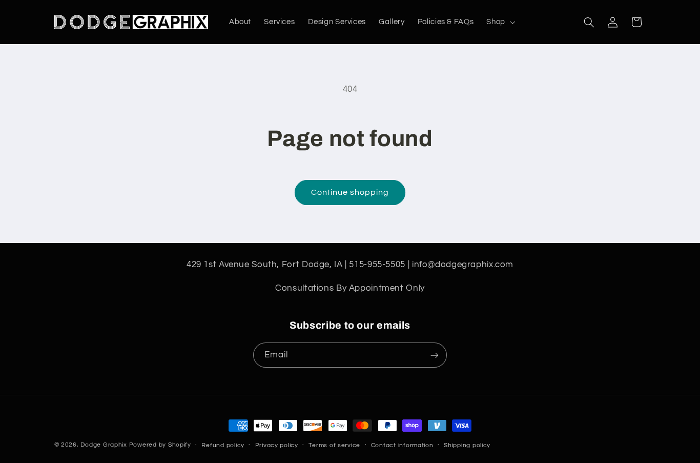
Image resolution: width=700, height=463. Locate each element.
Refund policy (222, 445)
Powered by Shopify (160, 445)
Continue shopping (350, 192)
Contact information (402, 445)
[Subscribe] (434, 355)
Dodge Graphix (103, 445)
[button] (500, 22)
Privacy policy (276, 445)
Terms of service (334, 445)
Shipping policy (467, 445)
